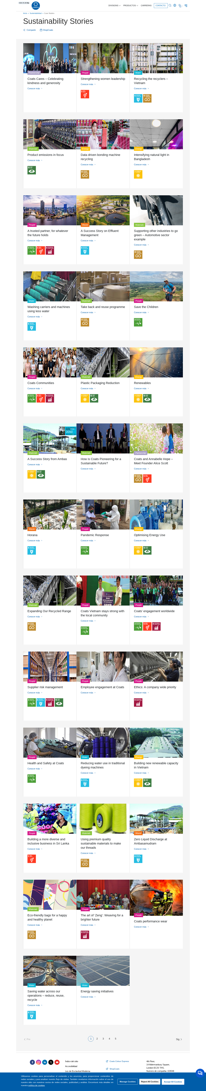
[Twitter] (50, 1062)
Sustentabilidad (36, 13)
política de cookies (36, 1085)
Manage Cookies (128, 1081)
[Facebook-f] (32, 1062)
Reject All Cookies (149, 1081)
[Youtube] (57, 1062)
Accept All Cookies (173, 1082)
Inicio (25, 13)
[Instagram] (38, 1062)
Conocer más (33, 88)
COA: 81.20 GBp (24, 3)
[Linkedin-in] (44, 1062)
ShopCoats (48, 30)
